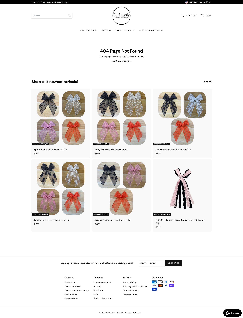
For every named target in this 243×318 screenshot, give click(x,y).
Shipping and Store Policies (136, 286)
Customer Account (103, 282)
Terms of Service (131, 290)
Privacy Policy (129, 282)
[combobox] (52, 16)
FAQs (96, 294)
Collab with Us (71, 298)
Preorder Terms (130, 294)
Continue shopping (121, 60)
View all (207, 81)
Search (120, 312)
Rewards (98, 286)
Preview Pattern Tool (103, 298)
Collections (124, 30)
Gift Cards (98, 290)
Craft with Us (71, 294)
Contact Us (70, 282)
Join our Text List (73, 286)
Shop (105, 30)
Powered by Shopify (133, 312)
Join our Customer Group (77, 290)
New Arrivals (88, 30)
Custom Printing (150, 30)
